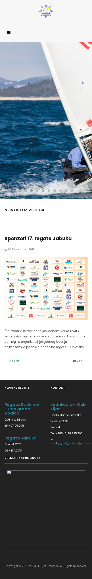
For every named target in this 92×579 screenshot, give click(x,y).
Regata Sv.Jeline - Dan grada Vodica (21, 409)
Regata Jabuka (20, 438)
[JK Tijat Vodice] (46, 11)
